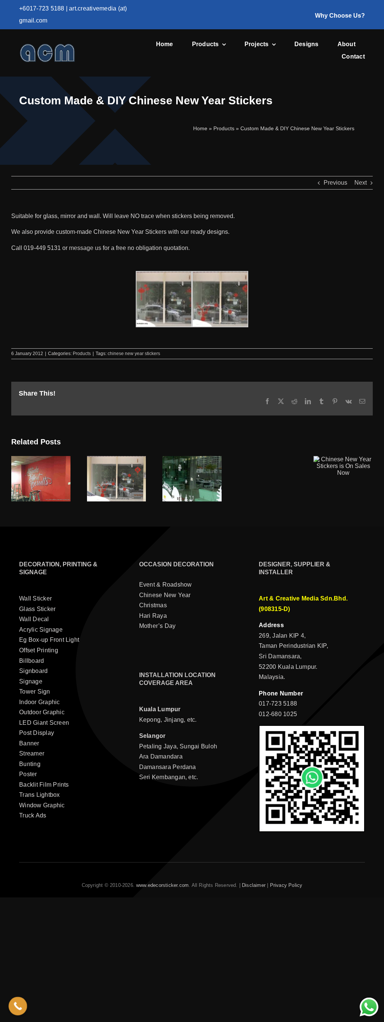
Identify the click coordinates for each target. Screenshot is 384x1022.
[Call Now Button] (18, 1006)
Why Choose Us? (340, 15)
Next (360, 182)
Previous (335, 182)
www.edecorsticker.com (162, 885)
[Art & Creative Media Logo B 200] (47, 46)
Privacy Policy (286, 885)
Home (200, 128)
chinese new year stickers (134, 353)
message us (85, 248)
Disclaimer (254, 885)
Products (223, 128)
